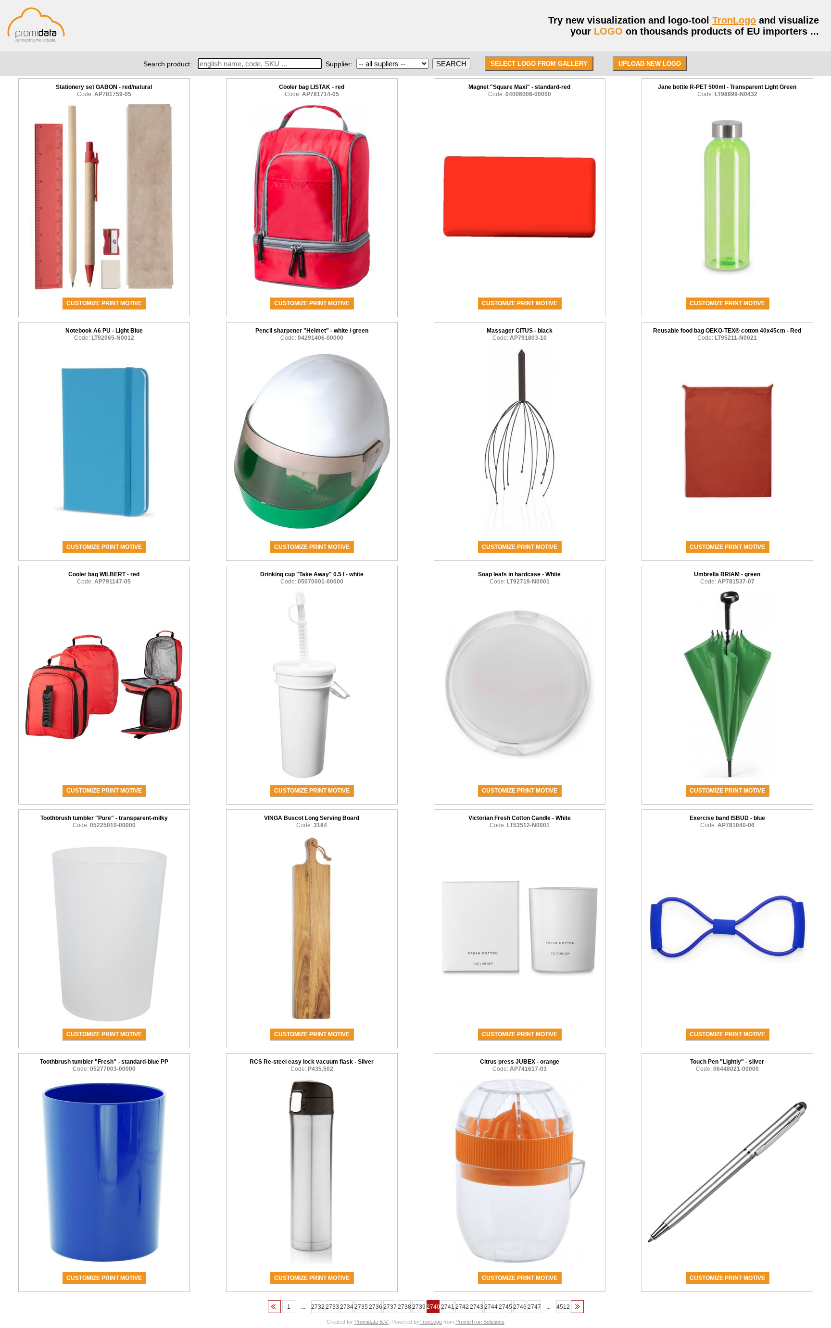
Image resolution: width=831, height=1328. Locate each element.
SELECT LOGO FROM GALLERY (539, 63)
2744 (490, 1306)
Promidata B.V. (371, 1322)
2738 (404, 1306)
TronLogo (734, 20)
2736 (375, 1306)
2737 (389, 1306)
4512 (562, 1306)
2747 (534, 1306)
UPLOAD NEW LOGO (649, 63)
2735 (360, 1306)
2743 (476, 1306)
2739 (418, 1306)
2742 (461, 1306)
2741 (447, 1306)
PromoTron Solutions (479, 1322)
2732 (317, 1306)
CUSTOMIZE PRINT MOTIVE (104, 303)
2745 (505, 1306)
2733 (332, 1306)
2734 (346, 1306)
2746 (519, 1306)
